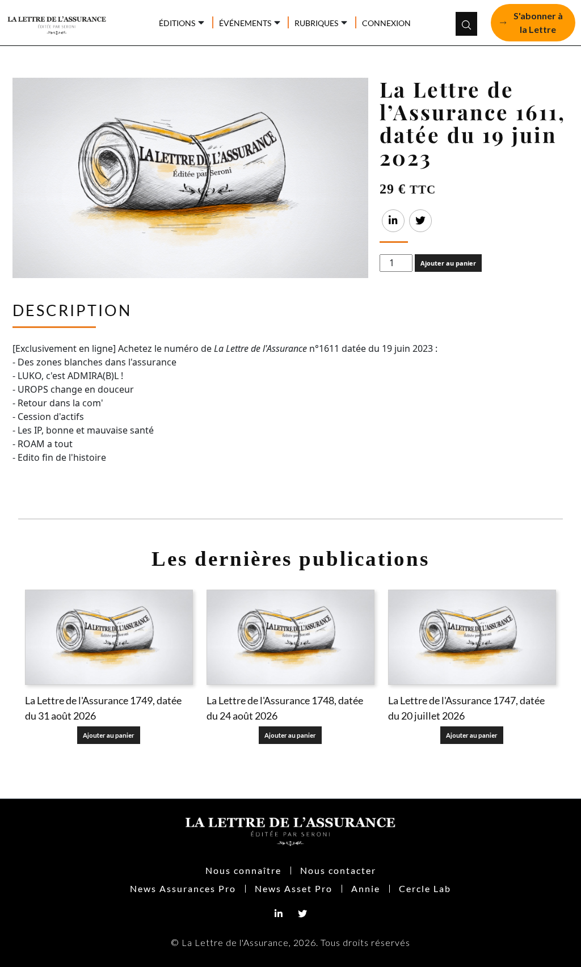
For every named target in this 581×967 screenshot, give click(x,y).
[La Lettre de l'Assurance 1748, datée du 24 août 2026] (290, 637)
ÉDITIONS (177, 23)
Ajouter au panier (448, 263)
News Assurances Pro (183, 888)
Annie (365, 888)
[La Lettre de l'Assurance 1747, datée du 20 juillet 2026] (472, 637)
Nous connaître (243, 870)
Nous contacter (338, 870)
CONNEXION (386, 23)
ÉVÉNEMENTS (245, 23)
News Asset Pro (293, 888)
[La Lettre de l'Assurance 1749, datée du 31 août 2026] (109, 637)
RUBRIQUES (316, 23)
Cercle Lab (425, 888)
